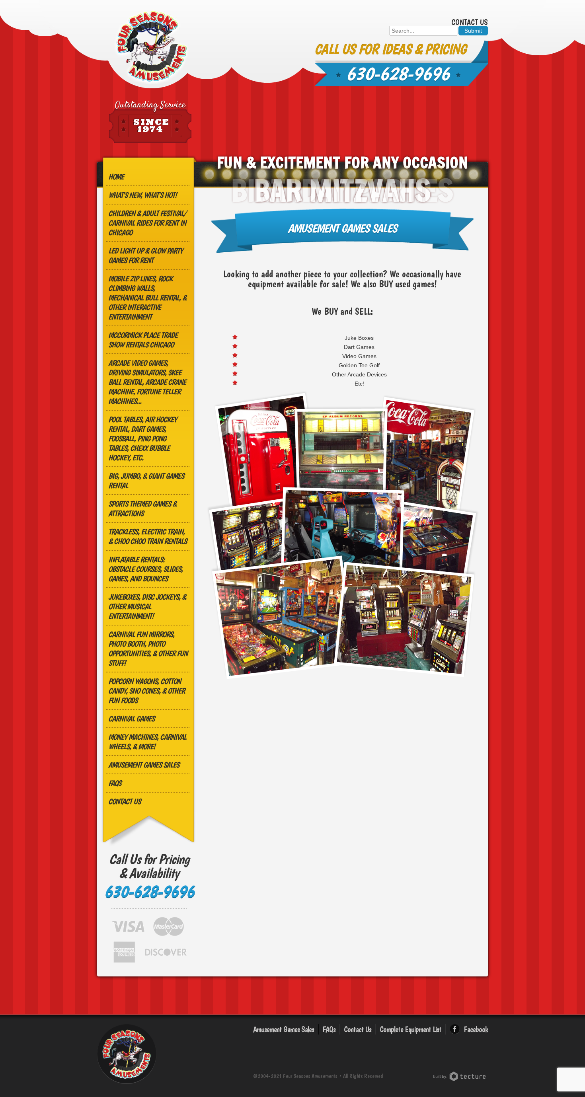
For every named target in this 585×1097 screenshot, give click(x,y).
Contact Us (469, 22)
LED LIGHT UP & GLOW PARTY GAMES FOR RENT (145, 255)
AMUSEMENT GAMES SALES (143, 765)
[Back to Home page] (126, 1085)
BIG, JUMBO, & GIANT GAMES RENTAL (146, 480)
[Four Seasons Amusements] (151, 46)
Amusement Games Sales (283, 1029)
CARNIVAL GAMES (131, 718)
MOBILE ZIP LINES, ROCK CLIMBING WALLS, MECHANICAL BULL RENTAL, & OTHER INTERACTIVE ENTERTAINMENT (147, 298)
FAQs (328, 1029)
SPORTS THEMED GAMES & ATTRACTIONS (142, 508)
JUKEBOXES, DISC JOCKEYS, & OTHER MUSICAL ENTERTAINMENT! (147, 606)
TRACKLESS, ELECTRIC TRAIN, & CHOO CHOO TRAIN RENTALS (147, 536)
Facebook (476, 1029)
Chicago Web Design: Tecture (460, 1076)
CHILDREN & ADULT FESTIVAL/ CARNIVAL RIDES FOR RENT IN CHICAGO (147, 222)
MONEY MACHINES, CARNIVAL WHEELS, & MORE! (147, 741)
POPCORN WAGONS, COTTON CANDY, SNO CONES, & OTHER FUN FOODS (146, 690)
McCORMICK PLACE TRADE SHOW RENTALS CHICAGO (142, 339)
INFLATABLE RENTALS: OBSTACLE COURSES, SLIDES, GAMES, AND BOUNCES (145, 569)
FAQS (114, 783)
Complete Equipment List (410, 1029)
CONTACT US (124, 801)
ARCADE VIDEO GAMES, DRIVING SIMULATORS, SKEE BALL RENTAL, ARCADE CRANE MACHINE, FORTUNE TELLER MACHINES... (147, 382)
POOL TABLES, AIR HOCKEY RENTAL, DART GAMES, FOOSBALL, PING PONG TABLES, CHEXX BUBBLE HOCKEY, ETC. (142, 438)
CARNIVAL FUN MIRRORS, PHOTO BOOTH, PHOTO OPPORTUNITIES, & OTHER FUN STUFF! (147, 648)
